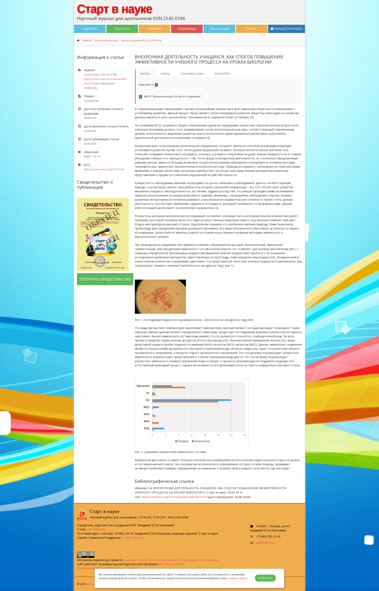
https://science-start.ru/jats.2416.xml (104, 169)
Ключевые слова (192, 73)
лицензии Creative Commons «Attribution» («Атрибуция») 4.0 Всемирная (170, 560)
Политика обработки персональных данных (106, 568)
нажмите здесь (237, 578)
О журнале (90, 29)
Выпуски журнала (106, 40)
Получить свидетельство (105, 279)
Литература (222, 73)
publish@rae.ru (95, 529)
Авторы (145, 73)
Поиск (252, 29)
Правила (154, 29)
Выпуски (122, 29)
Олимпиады (186, 29)
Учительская (219, 29)
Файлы (165, 73)
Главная (86, 40)
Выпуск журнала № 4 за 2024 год (141, 40)
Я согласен (265, 578)
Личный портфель (287, 29)
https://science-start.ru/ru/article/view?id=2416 (174, 497)
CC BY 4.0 (95, 156)
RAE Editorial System (172, 564)
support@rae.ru (134, 537)
